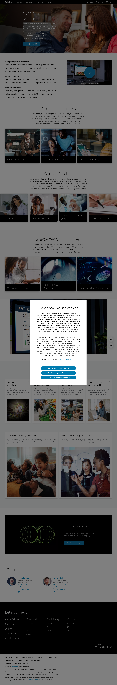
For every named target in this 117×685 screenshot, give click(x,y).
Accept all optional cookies (58, 368)
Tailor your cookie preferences (58, 378)
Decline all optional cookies (58, 373)
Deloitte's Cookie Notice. (66, 359)
